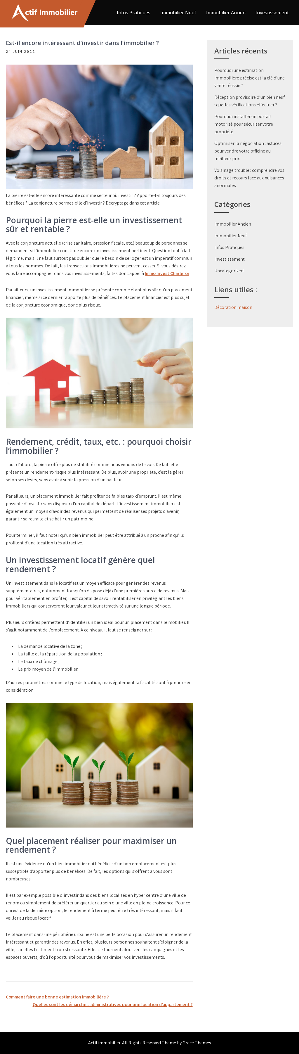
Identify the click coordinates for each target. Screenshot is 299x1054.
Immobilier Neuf (178, 12)
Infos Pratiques (133, 12)
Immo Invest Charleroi (167, 273)
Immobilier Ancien (226, 12)
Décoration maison (233, 307)
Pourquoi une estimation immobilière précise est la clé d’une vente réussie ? (249, 78)
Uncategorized (229, 271)
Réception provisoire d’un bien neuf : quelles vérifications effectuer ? (249, 101)
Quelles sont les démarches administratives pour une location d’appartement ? (113, 1004)
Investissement (272, 12)
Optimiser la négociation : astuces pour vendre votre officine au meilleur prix (247, 151)
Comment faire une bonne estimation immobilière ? (57, 997)
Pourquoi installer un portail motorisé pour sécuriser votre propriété (243, 124)
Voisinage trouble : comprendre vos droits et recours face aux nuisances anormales (249, 177)
